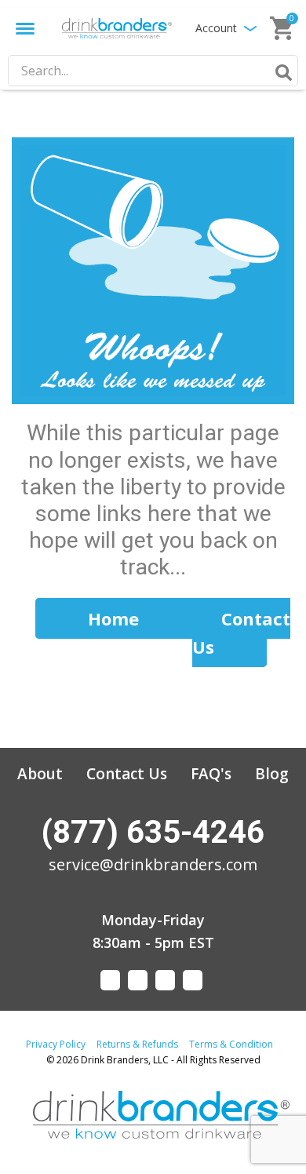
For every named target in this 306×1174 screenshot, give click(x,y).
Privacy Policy (56, 1044)
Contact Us (126, 774)
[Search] (281, 72)
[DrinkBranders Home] (116, 28)
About (40, 774)
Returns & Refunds (137, 1044)
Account (216, 27)
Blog (272, 774)
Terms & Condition (231, 1044)
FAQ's (211, 774)
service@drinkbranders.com (153, 864)
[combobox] (153, 70)
